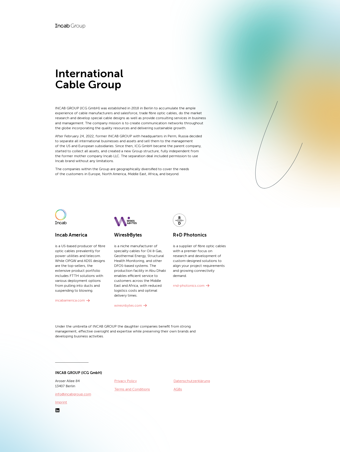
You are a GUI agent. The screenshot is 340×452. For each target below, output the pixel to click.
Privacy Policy (125, 381)
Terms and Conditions (132, 389)
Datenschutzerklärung (192, 381)
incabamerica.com (70, 300)
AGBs (178, 389)
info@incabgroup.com (73, 394)
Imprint (61, 402)
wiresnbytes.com (128, 305)
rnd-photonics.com (188, 285)
